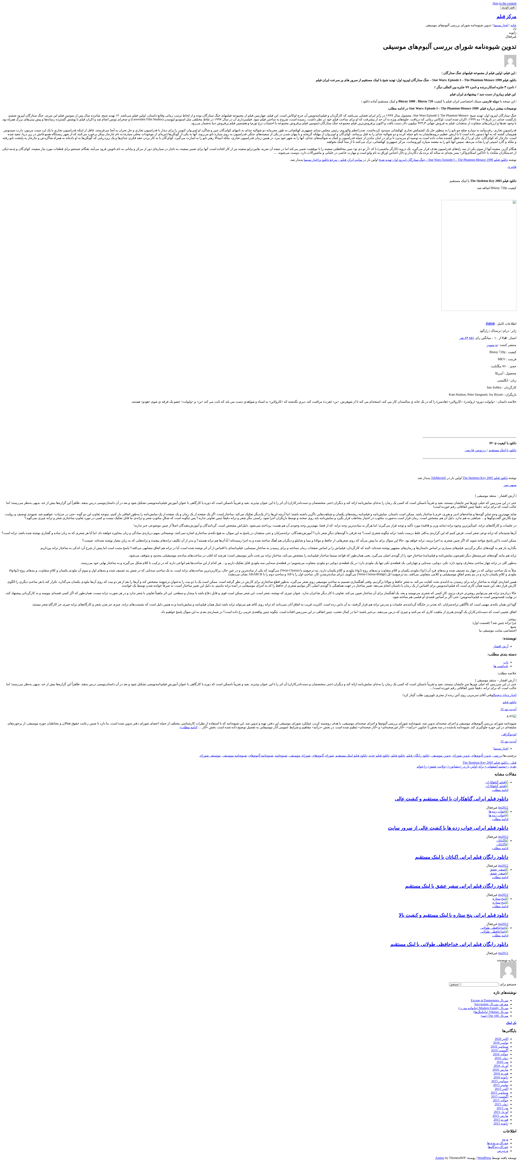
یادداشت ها (501, 666)
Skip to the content (504, 3)
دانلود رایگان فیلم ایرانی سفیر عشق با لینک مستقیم (456, 886)
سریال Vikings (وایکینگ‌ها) (490, 1012)
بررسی (497, 755)
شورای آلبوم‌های (323, 755)
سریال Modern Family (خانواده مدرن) (483, 1008)
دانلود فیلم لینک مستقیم (351, 755)
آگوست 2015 (499, 1096)
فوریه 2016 (501, 1073)
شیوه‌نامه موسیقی (234, 755)
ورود (505, 1139)
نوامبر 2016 (500, 1042)
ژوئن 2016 (501, 1058)
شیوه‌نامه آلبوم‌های (260, 755)
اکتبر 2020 (501, 1039)
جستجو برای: (507, 984)
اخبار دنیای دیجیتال (504, 695)
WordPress (484, 1158)
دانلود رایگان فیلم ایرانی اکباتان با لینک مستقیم (461, 857)
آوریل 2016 (501, 1065)
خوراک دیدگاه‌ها (498, 1147)
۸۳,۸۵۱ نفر (467, 338)
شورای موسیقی (299, 755)
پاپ (505, 662)
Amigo (439, 1158)
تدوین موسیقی (441, 755)
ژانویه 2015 (501, 1123)
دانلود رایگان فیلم (418, 755)
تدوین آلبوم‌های (481, 755)
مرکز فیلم (506, 16)
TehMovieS (438, 478)
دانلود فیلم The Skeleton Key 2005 (485, 478)
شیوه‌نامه (281, 755)
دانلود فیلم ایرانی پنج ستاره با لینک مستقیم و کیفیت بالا (453, 915)
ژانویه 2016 (501, 1077)
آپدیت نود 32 (508, 709)
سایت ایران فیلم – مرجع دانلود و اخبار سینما (333, 159)
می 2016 (502, 1062)
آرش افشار (500, 646)
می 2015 (502, 1108)
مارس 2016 (500, 1069)
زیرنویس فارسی (475, 450)
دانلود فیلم (509, 702)
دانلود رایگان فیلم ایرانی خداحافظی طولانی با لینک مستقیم (449, 944)
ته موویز (492, 345)
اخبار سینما (501, 748)
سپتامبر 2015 (499, 1092)
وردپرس (502, 1150)
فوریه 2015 (501, 1119)
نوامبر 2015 (500, 1085)
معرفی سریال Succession (491, 1004)
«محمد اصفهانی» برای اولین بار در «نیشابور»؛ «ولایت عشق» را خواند (466, 766)
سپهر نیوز (510, 485)
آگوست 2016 (499, 1050)
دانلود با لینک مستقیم (502, 450)
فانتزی (511, 167)
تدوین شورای (461, 755)
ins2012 (503, 807)
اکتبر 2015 (501, 1089)
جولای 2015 (500, 1100)
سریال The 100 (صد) (494, 1015)
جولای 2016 (500, 1054)
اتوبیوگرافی (508, 734)
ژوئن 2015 (501, 1104)
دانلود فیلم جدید (379, 755)
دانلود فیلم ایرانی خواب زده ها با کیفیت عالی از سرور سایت (448, 828)
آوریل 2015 (501, 1112)
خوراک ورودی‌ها (497, 1143)
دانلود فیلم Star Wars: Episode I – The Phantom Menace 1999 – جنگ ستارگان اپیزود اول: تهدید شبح (443, 159)
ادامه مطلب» (188, 727)
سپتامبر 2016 (499, 1046)
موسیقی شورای (210, 755)
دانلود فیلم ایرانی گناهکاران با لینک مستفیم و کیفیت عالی (451, 798)
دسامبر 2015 (499, 1081)
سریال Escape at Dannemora (489, 1000)
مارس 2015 (500, 1115)
